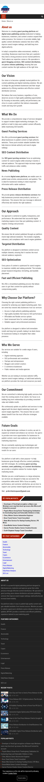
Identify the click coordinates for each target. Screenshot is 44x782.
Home (4, 21)
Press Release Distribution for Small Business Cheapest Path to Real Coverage (26, 725)
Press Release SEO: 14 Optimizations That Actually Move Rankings (26, 699)
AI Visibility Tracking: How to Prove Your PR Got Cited (26, 706)
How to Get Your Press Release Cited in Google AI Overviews (26, 718)
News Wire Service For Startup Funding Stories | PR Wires (21, 522)
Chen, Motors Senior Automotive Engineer (18, 515)
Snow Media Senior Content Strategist (17, 525)
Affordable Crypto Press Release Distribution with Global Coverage (26, 731)
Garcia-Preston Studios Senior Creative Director (20, 528)
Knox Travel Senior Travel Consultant (17, 518)
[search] (42, 16)
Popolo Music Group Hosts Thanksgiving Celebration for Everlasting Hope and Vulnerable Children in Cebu (21, 512)
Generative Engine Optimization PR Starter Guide (25, 712)
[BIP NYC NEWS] (5, 9)
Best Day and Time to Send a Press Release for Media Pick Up (26, 693)
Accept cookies (22, 778)
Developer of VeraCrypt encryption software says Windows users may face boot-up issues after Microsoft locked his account (22, 506)
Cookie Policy (12, 773)
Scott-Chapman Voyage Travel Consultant (18, 530)
